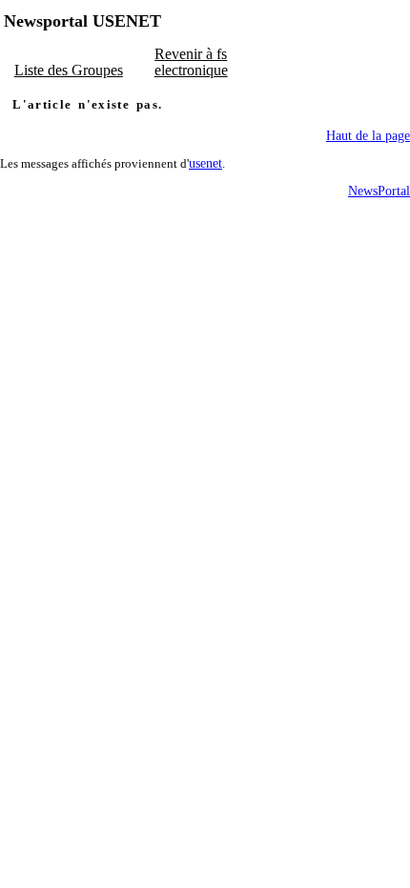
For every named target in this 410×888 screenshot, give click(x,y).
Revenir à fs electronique (191, 61)
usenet (205, 163)
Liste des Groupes (68, 70)
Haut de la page (368, 136)
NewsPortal (379, 191)
